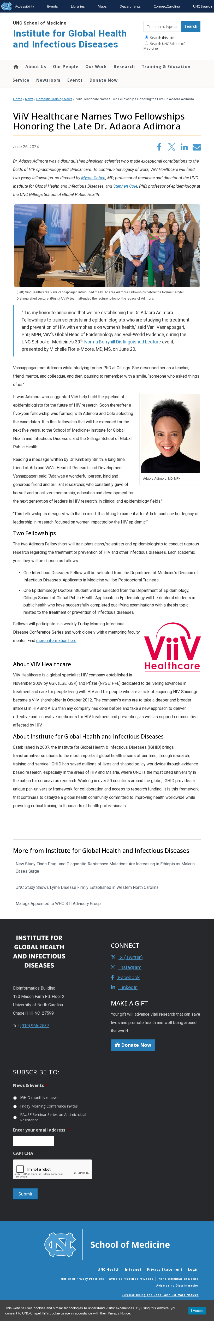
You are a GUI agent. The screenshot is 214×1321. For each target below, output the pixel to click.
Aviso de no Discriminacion (177, 1285)
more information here (56, 640)
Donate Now (104, 80)
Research (124, 66)
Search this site (161, 37)
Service (21, 80)
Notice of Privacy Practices (82, 1279)
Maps (102, 6)
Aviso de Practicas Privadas (131, 1279)
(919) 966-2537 (34, 1025)
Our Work (96, 66)
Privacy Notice (119, 1313)
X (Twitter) (130, 957)
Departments (130, 6)
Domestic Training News (54, 99)
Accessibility (24, 6)
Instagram (129, 967)
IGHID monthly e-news (39, 1097)
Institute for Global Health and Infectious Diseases (70, 39)
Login (193, 1269)
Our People (66, 66)
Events (52, 6)
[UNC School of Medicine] (107, 1244)
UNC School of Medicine (40, 23)
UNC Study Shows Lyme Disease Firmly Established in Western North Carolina (87, 887)
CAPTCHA (23, 1153)
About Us (35, 66)
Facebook (128, 977)
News (29, 99)
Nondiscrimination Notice (178, 1279)
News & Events (30, 1085)
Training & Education (166, 66)
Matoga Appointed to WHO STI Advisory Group (58, 903)
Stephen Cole (125, 186)
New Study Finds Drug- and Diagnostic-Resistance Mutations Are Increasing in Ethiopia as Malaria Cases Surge (105, 867)
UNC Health (109, 1269)
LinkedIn (128, 987)
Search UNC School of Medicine (164, 46)
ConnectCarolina (167, 6)
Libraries (78, 6)
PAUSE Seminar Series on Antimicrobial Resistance (53, 1117)
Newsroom (48, 80)
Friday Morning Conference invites (49, 1106)
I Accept (197, 1311)
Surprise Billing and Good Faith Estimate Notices (160, 1295)
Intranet (133, 1269)
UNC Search (202, 6)
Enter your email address (41, 1130)
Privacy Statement (165, 1269)
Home (15, 66)
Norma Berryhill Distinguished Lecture (122, 341)
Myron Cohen (93, 177)
